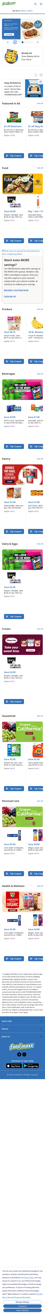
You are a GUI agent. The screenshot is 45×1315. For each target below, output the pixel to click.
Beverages (8, 373)
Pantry (6, 458)
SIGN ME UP (10, 296)
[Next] (41, 75)
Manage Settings (22, 1302)
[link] (9, 4)
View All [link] (40, 103)
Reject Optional (22, 1310)
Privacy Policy (29, 1277)
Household (8, 716)
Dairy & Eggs (10, 544)
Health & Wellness (13, 886)
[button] (14, 124)
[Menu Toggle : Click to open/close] (41, 4)
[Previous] (36, 75)
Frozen (6, 629)
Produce (7, 309)
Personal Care (10, 801)
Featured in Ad (11, 103)
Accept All (22, 1306)
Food (5, 168)
